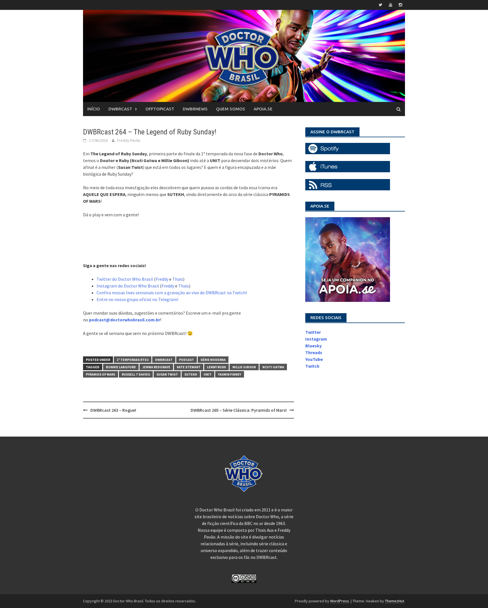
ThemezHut (394, 600)
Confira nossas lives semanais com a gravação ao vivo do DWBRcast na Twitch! (172, 292)
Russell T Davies (136, 374)
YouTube (314, 359)
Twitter (313, 332)
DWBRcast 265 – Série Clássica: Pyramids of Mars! (239, 410)
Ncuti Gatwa (273, 367)
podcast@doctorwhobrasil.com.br (124, 319)
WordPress (339, 600)
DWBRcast (120, 108)
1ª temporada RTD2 (133, 360)
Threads (313, 352)
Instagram (316, 339)
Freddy (162, 279)
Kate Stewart (189, 367)
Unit (208, 374)
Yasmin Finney (229, 374)
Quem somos (230, 108)
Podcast (186, 360)
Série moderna (213, 360)
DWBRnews (195, 108)
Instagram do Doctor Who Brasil (128, 286)
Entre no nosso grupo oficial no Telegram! (137, 299)
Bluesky (313, 345)
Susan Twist (167, 374)
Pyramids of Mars (100, 374)
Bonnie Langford (121, 367)
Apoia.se (263, 108)
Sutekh (190, 374)
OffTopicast (159, 108)
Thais (177, 279)
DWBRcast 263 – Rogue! (113, 410)
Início (93, 108)
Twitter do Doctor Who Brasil (125, 279)
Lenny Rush (216, 367)
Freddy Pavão (128, 140)
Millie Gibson (244, 367)
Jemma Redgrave (156, 367)
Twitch (312, 366)
